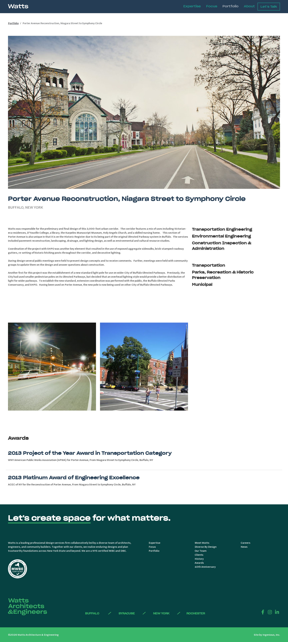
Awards (199, 563)
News (244, 547)
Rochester (195, 613)
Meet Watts (202, 543)
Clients (199, 555)
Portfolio (230, 6)
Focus (211, 6)
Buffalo (92, 613)
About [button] (249, 6)
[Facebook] (263, 612)
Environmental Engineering (221, 236)
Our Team (200, 551)
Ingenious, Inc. (271, 635)
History (199, 559)
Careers (245, 543)
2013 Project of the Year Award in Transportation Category (90, 453)
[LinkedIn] (277, 612)
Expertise (192, 6)
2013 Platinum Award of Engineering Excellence (74, 478)
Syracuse (127, 613)
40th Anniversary (205, 567)
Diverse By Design (205, 547)
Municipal (202, 284)
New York (161, 613)
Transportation (208, 265)
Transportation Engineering (222, 229)
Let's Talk (268, 6)
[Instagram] (270, 612)
